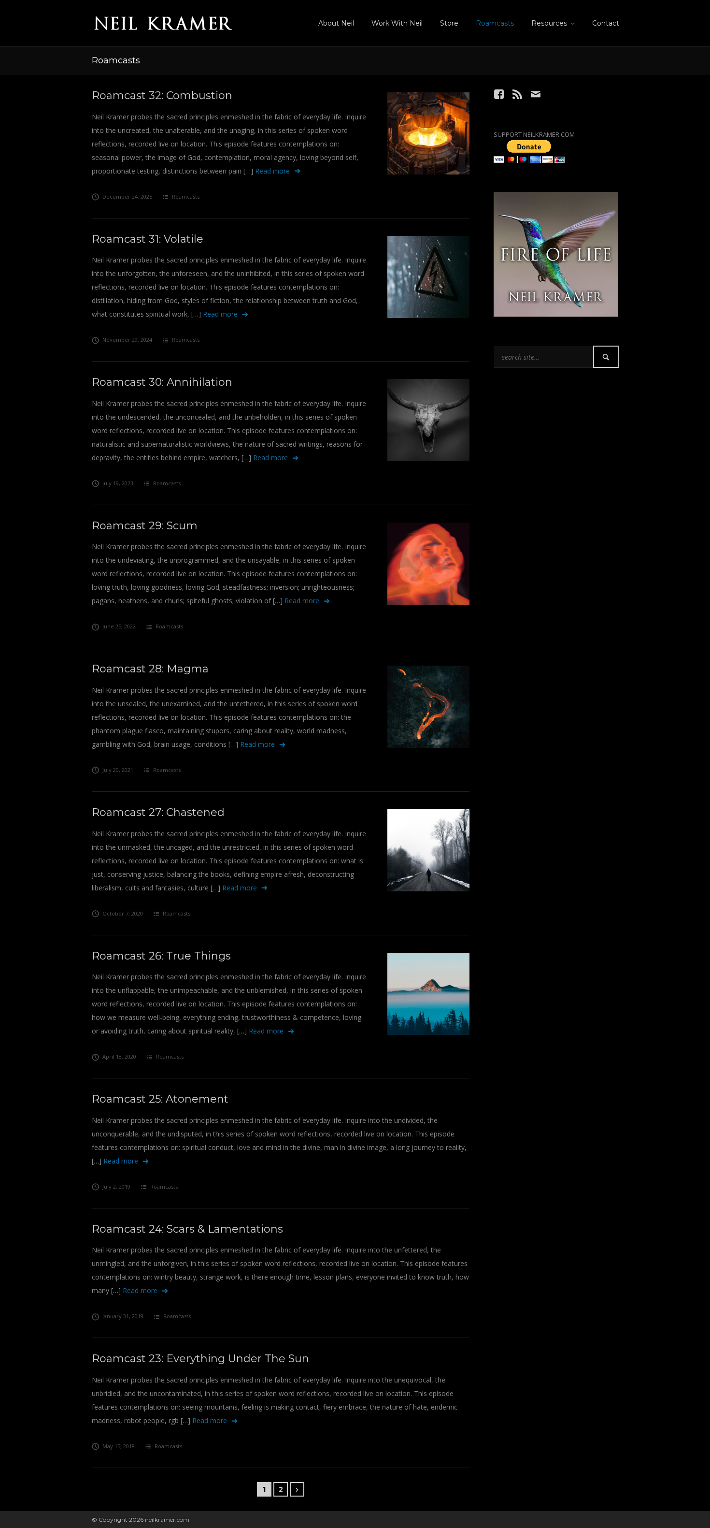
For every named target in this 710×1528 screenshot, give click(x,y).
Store (449, 23)
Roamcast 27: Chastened (158, 812)
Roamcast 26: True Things (161, 955)
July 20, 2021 (117, 769)
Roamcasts (495, 23)
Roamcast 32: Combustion (162, 95)
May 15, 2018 (118, 1446)
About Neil (336, 23)
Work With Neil (397, 23)
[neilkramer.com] (163, 21)
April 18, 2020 (119, 1056)
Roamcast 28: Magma (150, 668)
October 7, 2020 (122, 913)
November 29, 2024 (127, 339)
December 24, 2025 (127, 196)
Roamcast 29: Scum (145, 525)
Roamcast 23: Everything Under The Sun (200, 1358)
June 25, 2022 (119, 626)
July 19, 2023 (117, 483)
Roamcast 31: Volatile (147, 239)
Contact (605, 23)
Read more (272, 170)
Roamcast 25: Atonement (160, 1099)
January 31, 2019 (122, 1316)
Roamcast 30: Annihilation (162, 382)
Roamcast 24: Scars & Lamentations (187, 1229)
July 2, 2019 (116, 1186)
